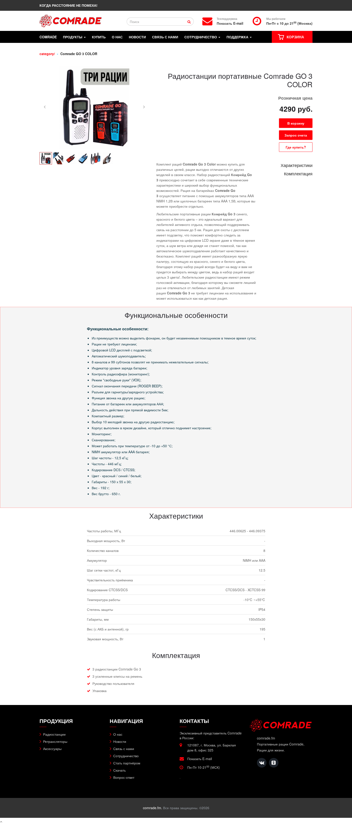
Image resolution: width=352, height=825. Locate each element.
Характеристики (296, 165)
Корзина (295, 37)
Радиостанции (54, 734)
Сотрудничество (201, 37)
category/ (47, 53)
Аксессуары (52, 748)
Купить (99, 37)
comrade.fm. (152, 807)
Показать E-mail (230, 23)
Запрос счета (295, 135)
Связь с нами (165, 37)
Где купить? (296, 147)
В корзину (295, 123)
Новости (137, 37)
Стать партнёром (126, 763)
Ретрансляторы (55, 741)
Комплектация (298, 173)
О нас (117, 37)
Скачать (119, 770)
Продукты (73, 37)
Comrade (48, 37)
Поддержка (238, 37)
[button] (45, 107)
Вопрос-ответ (123, 777)
